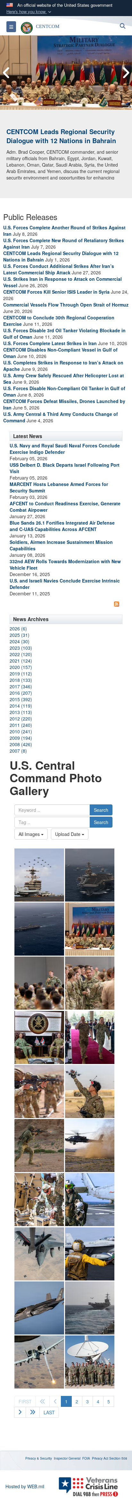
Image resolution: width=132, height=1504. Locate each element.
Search (101, 810)
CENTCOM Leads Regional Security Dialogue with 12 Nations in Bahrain (61, 136)
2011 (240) (21, 725)
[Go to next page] (20, 1412)
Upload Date (68, 834)
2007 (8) (18, 750)
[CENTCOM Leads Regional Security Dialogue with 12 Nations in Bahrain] (66, 72)
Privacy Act (100, 1458)
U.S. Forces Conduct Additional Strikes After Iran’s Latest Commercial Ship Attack (58, 269)
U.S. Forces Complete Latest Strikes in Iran (50, 343)
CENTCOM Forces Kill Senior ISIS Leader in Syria (56, 292)
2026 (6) (18, 628)
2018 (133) (21, 680)
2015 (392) (21, 699)
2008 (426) (21, 744)
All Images (30, 834)
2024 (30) (19, 641)
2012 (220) (21, 718)
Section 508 (118, 1458)
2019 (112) (21, 673)
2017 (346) (21, 686)
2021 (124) (21, 660)
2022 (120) (21, 654)
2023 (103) (21, 648)
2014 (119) (21, 705)
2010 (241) (21, 731)
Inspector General (67, 1458)
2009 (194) (21, 738)
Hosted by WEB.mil (24, 1486)
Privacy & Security (38, 1458)
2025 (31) (19, 635)
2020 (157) (21, 667)
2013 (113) (21, 712)
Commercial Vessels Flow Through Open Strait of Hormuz (65, 304)
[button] (29, 11)
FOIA (86, 1458)
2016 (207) (21, 693)
